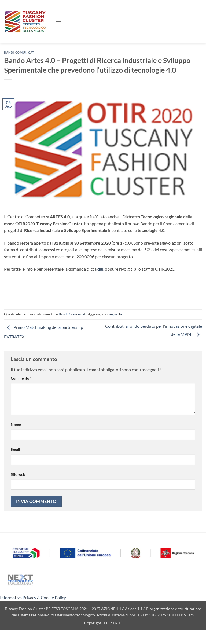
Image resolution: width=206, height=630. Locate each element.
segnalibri (115, 314)
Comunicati (25, 52)
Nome (16, 424)
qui (100, 268)
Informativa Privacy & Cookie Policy (33, 597)
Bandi (9, 52)
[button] (58, 21)
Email (15, 449)
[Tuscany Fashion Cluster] (27, 21)
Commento (21, 378)
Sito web (18, 474)
